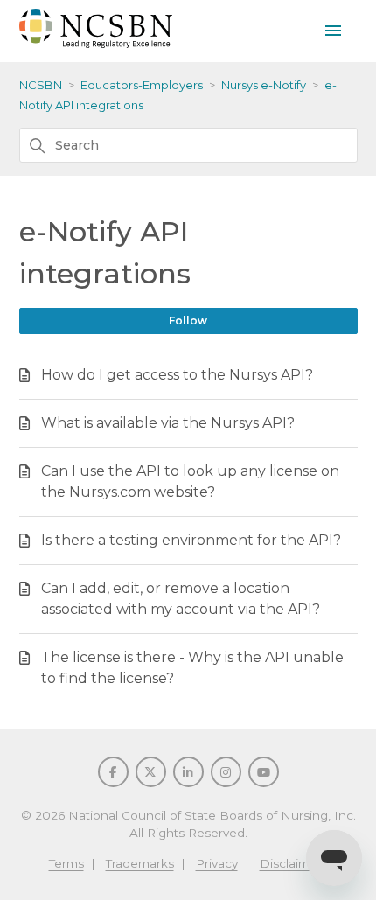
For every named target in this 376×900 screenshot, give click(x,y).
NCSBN (40, 85)
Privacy (217, 863)
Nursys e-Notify (263, 85)
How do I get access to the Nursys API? (177, 374)
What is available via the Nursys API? (168, 423)
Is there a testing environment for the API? (191, 540)
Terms (66, 863)
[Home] (95, 43)
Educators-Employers (141, 85)
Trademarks (140, 863)
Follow (188, 320)
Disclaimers (294, 863)
